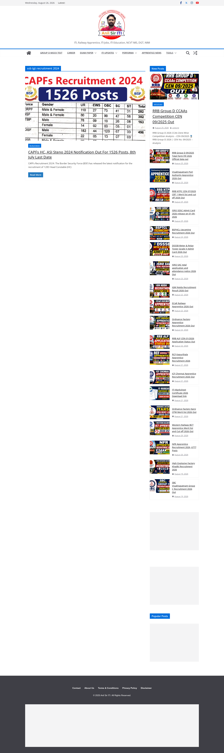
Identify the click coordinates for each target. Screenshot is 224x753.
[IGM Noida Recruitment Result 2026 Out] (160, 291)
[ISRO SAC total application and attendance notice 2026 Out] (160, 271)
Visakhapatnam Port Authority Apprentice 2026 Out (182, 175)
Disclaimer (146, 688)
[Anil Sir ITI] (28, 53)
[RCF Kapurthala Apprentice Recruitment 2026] (160, 359)
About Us (89, 688)
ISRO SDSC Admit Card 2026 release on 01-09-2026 (183, 213)
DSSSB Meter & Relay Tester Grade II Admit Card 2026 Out (183, 248)
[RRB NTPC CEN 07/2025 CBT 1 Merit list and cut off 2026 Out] (160, 196)
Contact (76, 688)
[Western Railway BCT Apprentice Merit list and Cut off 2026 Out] (160, 430)
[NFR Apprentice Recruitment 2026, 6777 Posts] (160, 449)
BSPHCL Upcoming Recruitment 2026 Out (183, 231)
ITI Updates (107, 52)
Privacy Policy (129, 688)
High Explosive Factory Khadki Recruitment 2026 (183, 466)
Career (71, 52)
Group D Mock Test (51, 52)
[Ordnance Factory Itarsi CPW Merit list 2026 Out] (160, 412)
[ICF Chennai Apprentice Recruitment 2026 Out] (160, 377)
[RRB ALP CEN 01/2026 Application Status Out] (160, 342)
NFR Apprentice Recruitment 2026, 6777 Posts (184, 447)
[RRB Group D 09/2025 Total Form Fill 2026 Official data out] (160, 158)
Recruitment (34, 146)
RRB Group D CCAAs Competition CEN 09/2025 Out (170, 116)
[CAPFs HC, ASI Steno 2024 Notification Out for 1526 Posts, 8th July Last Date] (85, 107)
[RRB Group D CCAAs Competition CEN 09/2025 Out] (174, 87)
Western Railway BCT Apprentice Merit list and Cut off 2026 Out (183, 428)
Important (158, 104)
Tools (169, 52)
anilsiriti (175, 127)
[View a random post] (195, 53)
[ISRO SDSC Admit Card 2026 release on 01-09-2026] (160, 215)
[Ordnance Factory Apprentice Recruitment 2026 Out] (160, 324)
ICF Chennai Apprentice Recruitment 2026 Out (184, 375)
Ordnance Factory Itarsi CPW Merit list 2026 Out (184, 410)
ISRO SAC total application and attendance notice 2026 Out (184, 269)
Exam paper (86, 52)
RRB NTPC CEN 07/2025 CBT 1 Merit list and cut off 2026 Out (184, 194)
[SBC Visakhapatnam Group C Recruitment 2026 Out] (160, 489)
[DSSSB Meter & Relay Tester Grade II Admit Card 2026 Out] (160, 251)
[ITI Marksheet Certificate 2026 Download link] (160, 395)
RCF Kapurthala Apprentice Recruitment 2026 (181, 357)
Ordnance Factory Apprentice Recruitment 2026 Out (183, 322)
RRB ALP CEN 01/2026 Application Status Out (183, 340)
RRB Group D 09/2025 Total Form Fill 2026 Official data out (183, 156)
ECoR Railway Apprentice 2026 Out (182, 305)
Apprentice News (151, 52)
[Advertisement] (174, 531)
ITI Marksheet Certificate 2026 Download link (180, 393)
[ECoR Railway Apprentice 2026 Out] (160, 307)
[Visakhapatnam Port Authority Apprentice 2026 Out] (160, 177)
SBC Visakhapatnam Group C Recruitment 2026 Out (183, 487)
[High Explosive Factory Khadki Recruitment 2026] (160, 468)
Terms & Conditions (108, 688)
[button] (95, 53)
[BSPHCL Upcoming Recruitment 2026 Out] (160, 233)
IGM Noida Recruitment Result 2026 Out (184, 289)
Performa (128, 52)
